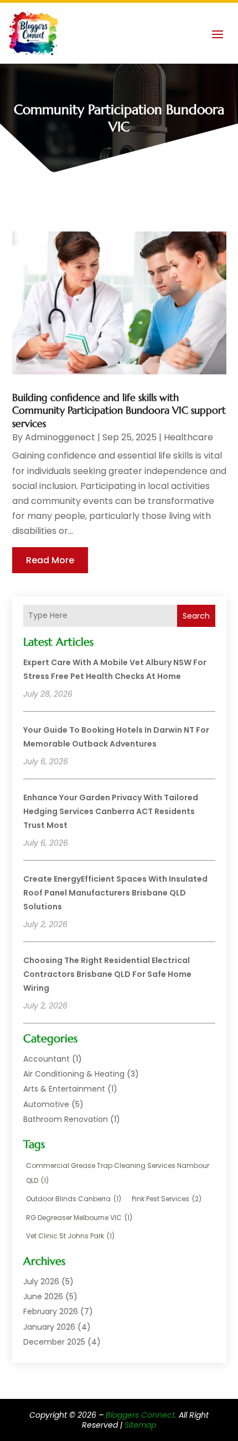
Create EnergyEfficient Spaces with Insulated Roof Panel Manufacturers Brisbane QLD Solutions (115, 892)
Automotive (46, 1104)
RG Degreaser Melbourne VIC (79, 1217)
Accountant (46, 1058)
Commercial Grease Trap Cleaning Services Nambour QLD (117, 1173)
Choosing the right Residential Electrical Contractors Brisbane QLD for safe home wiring (107, 974)
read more (50, 560)
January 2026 (49, 1326)
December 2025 (54, 1341)
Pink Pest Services (166, 1198)
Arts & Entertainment (64, 1088)
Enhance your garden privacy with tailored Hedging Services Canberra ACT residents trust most (110, 811)
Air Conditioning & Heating (74, 1073)
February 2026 (50, 1311)
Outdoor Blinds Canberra (73, 1198)
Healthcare (188, 437)
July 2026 (41, 1281)
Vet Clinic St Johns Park (70, 1236)
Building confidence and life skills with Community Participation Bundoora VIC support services (119, 410)
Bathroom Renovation (65, 1119)
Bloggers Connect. (141, 1415)
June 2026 (43, 1296)
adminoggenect (60, 437)
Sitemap (140, 1424)
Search (196, 615)
